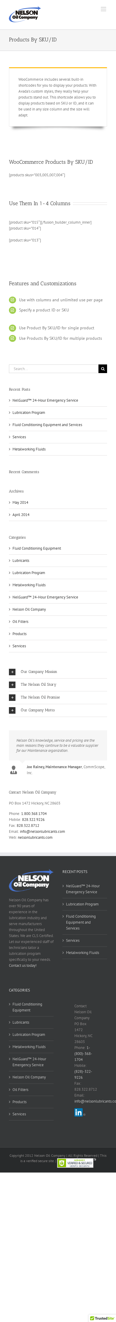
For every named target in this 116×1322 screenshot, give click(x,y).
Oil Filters (20, 621)
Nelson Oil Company (29, 609)
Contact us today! (23, 965)
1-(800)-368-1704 (83, 1053)
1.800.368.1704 (34, 813)
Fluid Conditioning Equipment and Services (47, 424)
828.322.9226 (33, 819)
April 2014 (20, 514)
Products (19, 633)
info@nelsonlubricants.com (42, 831)
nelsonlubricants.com (35, 837)
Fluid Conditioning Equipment (36, 548)
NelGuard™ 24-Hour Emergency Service (45, 400)
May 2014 (20, 502)
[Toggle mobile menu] (104, 9)
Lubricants (20, 560)
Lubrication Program (28, 412)
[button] (58, 672)
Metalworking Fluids (29, 449)
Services (19, 436)
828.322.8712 (28, 825)
